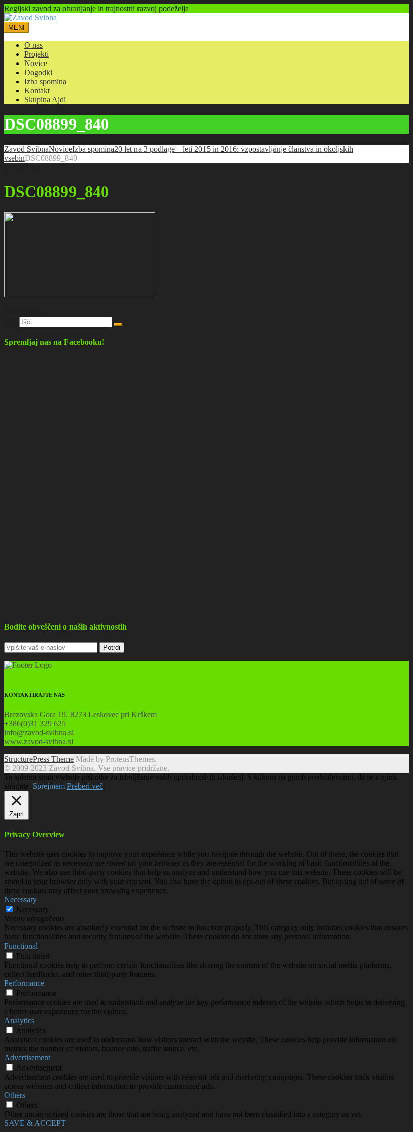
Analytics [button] (19, 1020)
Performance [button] (24, 983)
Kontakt (37, 90)
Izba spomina (45, 81)
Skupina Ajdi (45, 99)
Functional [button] (21, 945)
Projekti (36, 54)
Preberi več (85, 786)
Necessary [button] (20, 899)
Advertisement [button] (27, 1057)
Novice (35, 63)
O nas (33, 45)
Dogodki (38, 72)
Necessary (32, 909)
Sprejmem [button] (49, 786)
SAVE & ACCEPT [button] (35, 1123)
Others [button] (14, 1095)
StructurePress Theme (39, 758)
